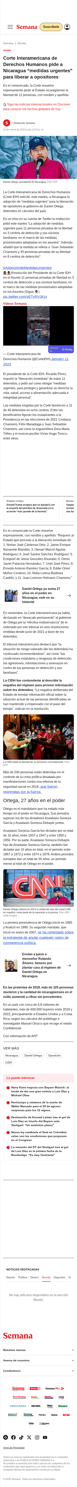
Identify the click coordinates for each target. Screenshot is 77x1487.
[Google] (5, 1437)
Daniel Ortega (33, 1055)
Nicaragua (11, 1055)
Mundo (22, 43)
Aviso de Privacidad (18, 1447)
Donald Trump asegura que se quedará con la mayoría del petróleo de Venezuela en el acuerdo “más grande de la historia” (31, 508)
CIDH (8, 1062)
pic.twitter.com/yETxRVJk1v (25, 297)
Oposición (54, 1055)
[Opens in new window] (13, 1437)
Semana (8, 43)
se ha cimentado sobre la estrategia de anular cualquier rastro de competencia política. (38, 937)
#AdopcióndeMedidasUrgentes (27, 268)
